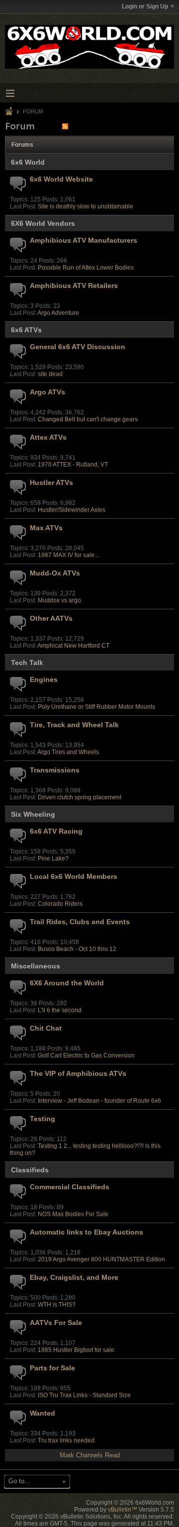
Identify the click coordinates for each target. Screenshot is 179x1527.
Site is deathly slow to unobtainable (85, 206)
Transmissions (55, 770)
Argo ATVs (47, 392)
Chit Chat (46, 1028)
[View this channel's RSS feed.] (65, 126)
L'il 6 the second (60, 1010)
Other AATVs (51, 618)
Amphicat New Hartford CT (73, 645)
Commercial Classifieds (69, 1187)
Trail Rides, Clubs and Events (80, 922)
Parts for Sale (52, 1368)
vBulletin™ (122, 1509)
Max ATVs (46, 528)
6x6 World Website (61, 179)
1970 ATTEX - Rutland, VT (73, 464)
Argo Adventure (58, 312)
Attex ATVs (48, 437)
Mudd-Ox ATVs (55, 573)
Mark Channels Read (90, 1455)
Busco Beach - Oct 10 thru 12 (77, 949)
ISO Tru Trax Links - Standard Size (84, 1395)
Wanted (42, 1413)
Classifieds (30, 1170)
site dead (50, 374)
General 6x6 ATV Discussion (77, 347)
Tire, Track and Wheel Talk (74, 725)
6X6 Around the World (67, 983)
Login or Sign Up (145, 6)
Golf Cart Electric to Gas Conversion (86, 1055)
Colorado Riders (60, 903)
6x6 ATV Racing (56, 831)
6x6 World (28, 162)
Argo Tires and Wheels (68, 752)
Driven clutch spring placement (79, 797)
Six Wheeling (33, 814)
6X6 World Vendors (43, 223)
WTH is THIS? (57, 1304)
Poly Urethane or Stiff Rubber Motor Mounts (96, 706)
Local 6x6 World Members (73, 876)
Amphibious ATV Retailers (74, 285)
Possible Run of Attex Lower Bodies (86, 267)
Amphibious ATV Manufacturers (83, 240)
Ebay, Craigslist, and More (74, 1277)
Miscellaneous (35, 966)
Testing (42, 1119)
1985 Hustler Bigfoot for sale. (77, 1349)
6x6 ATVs (26, 330)
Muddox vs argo (59, 600)
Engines (44, 679)
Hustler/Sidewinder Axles (71, 509)
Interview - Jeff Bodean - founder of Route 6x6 (99, 1100)
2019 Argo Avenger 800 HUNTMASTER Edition (101, 1259)
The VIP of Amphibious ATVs (78, 1073)
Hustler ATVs (51, 482)
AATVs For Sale (56, 1323)
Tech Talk (27, 663)
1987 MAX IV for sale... (68, 555)
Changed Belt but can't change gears (88, 419)
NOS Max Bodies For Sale (73, 1214)
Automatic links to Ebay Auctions (86, 1232)
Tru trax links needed (66, 1440)
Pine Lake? (53, 858)
